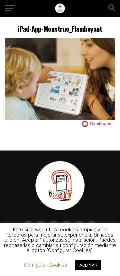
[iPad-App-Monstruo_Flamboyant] (60, 126)
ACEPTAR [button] (88, 265)
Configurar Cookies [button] (45, 265)
